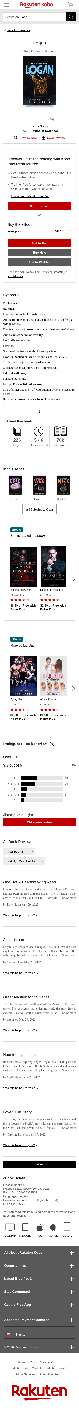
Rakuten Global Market (25, 1368)
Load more (39, 1164)
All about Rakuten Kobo (23, 1252)
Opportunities (15, 1265)
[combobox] (19, 851)
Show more (67, 898)
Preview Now (28, 137)
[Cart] (70, 4)
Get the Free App (17, 1305)
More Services (25, 1374)
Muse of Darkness (46, 130)
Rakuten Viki (26, 1362)
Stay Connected (17, 1291)
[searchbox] (39, 16)
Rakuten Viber (48, 1362)
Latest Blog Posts (18, 1278)
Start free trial (39, 206)
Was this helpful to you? (19, 915)
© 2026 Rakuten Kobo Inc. (21, 1347)
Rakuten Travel (55, 1368)
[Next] (73, 579)
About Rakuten (49, 1374)
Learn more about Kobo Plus (30, 196)
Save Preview (56, 137)
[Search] (71, 16)
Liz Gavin (41, 126)
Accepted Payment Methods (26, 1320)
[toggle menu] (6, 4)
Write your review (39, 822)
